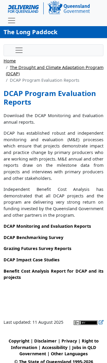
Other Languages (69, 353)
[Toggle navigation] (12, 20)
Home (10, 61)
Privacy (69, 341)
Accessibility (54, 347)
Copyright (19, 341)
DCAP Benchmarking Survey (33, 237)
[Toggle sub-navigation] (19, 50)
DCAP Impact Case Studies (31, 260)
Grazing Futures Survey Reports (37, 248)
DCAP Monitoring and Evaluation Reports (47, 226)
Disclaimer (45, 341)
